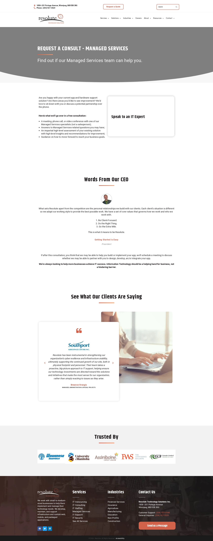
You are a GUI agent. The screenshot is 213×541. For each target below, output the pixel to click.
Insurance (112, 505)
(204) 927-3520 (162, 515)
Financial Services (116, 501)
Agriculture (113, 508)
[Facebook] (39, 528)
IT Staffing (78, 508)
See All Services (80, 521)
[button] (113, 6)
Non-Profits (113, 518)
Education (112, 514)
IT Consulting (79, 505)
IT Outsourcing (80, 501)
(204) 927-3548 (162, 512)
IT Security (78, 518)
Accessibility (120, 538)
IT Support (78, 514)
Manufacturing (115, 511)
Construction (114, 521)
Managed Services (81, 511)
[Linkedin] (50, 528)
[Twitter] (45, 528)
